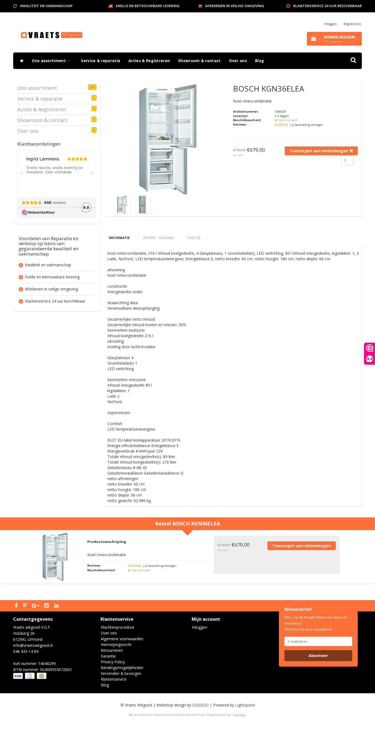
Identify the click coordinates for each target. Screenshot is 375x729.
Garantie (108, 656)
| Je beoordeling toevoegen (306, 125)
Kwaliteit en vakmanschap (46, 5)
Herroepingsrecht (116, 644)
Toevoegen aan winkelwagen (319, 150)
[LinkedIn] (57, 606)
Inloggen (330, 24)
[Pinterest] (25, 606)
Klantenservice (114, 679)
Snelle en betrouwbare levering (148, 5)
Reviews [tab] (149, 237)
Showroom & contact (199, 60)
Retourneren (112, 650)
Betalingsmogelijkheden (122, 667)
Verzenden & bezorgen (121, 673)
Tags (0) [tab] (193, 237)
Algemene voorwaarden (122, 638)
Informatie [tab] (119, 237)
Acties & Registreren (149, 60)
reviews (240, 715)
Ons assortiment (49, 60)
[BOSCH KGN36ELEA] (168, 139)
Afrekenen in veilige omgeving (234, 5)
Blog (259, 60)
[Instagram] (47, 606)
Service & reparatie (100, 60)
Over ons (238, 60)
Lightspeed (245, 705)
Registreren (352, 24)
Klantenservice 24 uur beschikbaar (327, 5)
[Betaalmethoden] (30, 675)
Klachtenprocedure (117, 627)
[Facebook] (17, 606)
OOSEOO (200, 705)
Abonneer (318, 655)
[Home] (20, 60)
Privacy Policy (113, 661)
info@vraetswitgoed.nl (33, 645)
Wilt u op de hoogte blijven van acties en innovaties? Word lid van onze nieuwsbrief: (315, 623)
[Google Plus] (36, 606)
